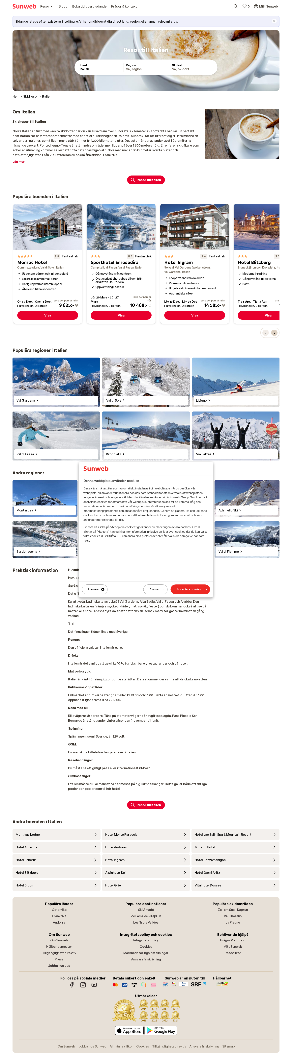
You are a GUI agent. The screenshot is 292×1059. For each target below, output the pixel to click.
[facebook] (72, 987)
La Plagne (233, 922)
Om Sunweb (59, 940)
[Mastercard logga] (115, 987)
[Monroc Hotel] (47, 264)
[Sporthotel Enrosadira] (121, 264)
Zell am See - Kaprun (146, 916)
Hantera (93, 589)
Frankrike (59, 916)
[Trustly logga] (134, 987)
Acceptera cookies (189, 589)
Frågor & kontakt (233, 940)
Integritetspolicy (146, 940)
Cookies (146, 947)
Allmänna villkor (121, 1046)
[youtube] (94, 987)
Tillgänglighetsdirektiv (59, 953)
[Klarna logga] (153, 987)
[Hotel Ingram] (194, 264)
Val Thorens (233, 916)
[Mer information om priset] (76, 305)
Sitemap (228, 1046)
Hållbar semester (59, 947)
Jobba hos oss (59, 966)
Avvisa (154, 589)
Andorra (59, 922)
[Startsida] (24, 6)
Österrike (59, 910)
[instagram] (83, 987)
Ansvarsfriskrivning (146, 959)
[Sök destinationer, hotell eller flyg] (236, 6)
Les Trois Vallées (146, 922)
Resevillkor (233, 953)
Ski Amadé (146, 910)
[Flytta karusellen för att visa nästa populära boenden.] (274, 333)
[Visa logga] (125, 987)
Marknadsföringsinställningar (145, 953)
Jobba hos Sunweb (92, 1046)
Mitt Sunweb (232, 947)
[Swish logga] (144, 987)
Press (59, 959)
